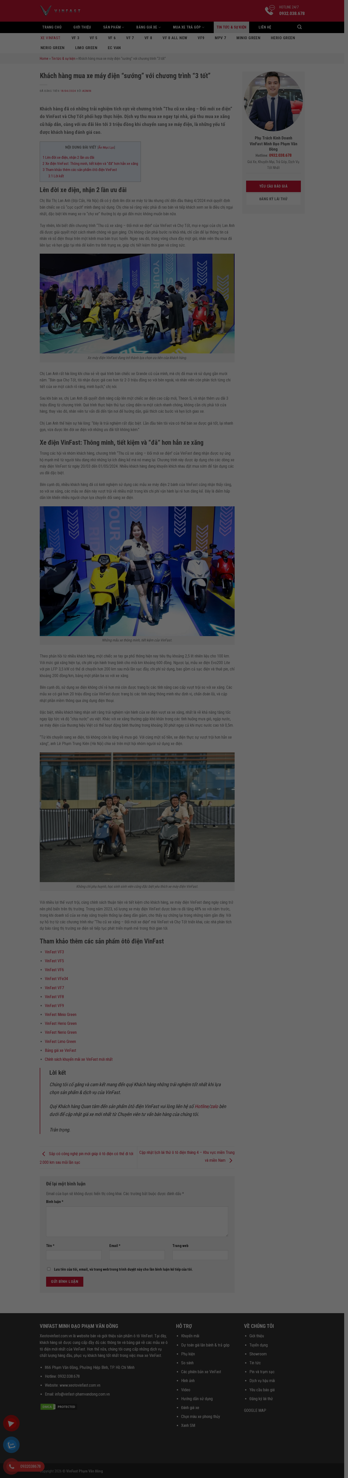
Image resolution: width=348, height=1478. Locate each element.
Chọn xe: (106, 87)
